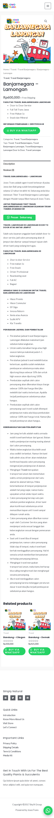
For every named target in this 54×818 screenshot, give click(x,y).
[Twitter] (12, 697)
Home (6, 69)
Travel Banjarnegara (27, 69)
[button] (46, 810)
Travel (13, 69)
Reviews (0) (8, 170)
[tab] (27, 164)
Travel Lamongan (33, 150)
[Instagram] (5, 697)
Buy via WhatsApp (23, 130)
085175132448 (37, 124)
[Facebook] (20, 697)
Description (9, 163)
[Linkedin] (27, 697)
